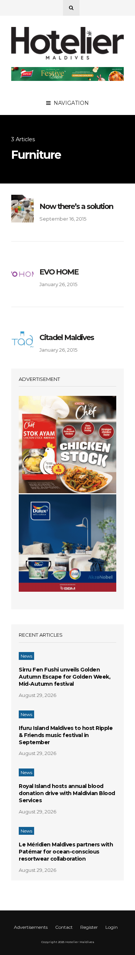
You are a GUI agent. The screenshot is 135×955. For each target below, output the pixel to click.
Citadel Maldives (66, 337)
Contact (64, 927)
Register (89, 927)
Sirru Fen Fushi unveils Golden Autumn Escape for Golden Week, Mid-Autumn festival (64, 676)
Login (111, 927)
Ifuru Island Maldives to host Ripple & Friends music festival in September (65, 735)
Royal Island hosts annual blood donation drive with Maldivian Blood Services (67, 793)
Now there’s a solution (76, 206)
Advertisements (31, 927)
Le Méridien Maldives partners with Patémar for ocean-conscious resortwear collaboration (66, 851)
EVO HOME (58, 272)
